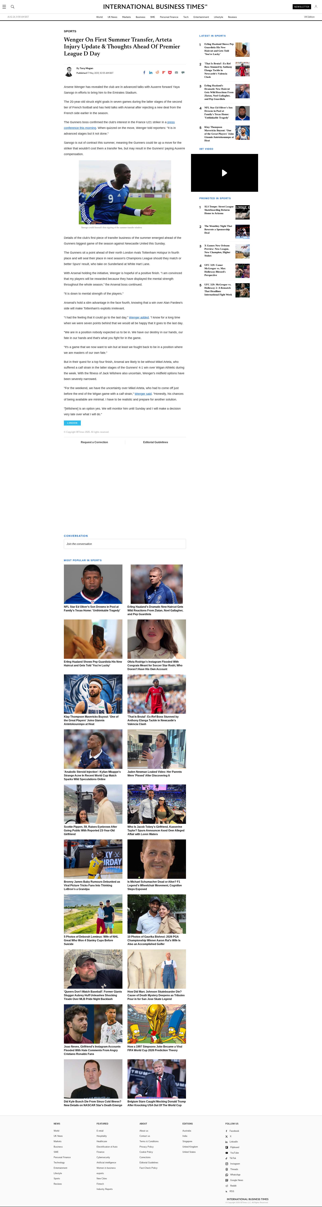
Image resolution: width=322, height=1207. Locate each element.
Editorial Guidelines (155, 442)
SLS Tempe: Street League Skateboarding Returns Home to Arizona (219, 210)
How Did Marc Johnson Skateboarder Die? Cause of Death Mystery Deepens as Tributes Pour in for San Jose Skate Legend (156, 995)
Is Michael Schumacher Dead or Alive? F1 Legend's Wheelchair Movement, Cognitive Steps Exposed (154, 885)
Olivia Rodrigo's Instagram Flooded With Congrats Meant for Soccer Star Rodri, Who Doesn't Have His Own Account (154, 665)
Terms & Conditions (149, 1141)
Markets (126, 16)
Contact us (145, 1136)
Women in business (106, 1168)
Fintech (100, 1184)
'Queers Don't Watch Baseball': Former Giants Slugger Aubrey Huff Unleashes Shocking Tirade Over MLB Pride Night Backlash (93, 995)
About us (144, 1131)
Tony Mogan (86, 68)
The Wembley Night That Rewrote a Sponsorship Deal (218, 229)
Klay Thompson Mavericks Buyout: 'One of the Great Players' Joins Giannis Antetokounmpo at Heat (91, 720)
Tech (186, 16)
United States (189, 1152)
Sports (57, 1178)
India (184, 1136)
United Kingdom (190, 1146)
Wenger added (139, 317)
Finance (100, 1152)
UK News (112, 16)
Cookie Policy (146, 1152)
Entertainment (201, 16)
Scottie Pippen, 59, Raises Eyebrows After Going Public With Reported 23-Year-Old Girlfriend (90, 830)
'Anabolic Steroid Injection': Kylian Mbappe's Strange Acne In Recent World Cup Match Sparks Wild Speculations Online (92, 775)
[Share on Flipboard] (164, 72)
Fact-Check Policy (148, 1168)
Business (140, 16)
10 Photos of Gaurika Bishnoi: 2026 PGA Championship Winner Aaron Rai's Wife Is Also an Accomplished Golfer (153, 940)
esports (100, 1173)
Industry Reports (105, 1189)
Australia (186, 1131)
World (99, 16)
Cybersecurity (103, 1157)
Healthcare (102, 1141)
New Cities (102, 1178)
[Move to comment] (183, 72)
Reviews (232, 16)
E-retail (100, 1131)
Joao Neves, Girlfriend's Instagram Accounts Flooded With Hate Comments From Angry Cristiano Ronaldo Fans (92, 1050)
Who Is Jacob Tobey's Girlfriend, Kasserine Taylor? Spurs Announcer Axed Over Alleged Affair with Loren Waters (155, 830)
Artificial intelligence (106, 1162)
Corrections (145, 1157)
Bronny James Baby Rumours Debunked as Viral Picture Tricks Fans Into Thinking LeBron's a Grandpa (92, 885)
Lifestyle (218, 16)
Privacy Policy (147, 1146)
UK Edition (309, 17)
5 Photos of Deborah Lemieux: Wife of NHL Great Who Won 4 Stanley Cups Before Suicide (91, 940)
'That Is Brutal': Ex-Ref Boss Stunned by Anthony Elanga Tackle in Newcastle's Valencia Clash (153, 720)
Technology (59, 1162)
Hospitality (102, 1136)
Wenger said (143, 393)
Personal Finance (169, 16)
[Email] (176, 72)
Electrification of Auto (107, 1146)
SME (152, 16)
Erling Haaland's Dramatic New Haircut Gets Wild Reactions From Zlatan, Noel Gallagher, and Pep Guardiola (155, 610)
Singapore (187, 1141)
